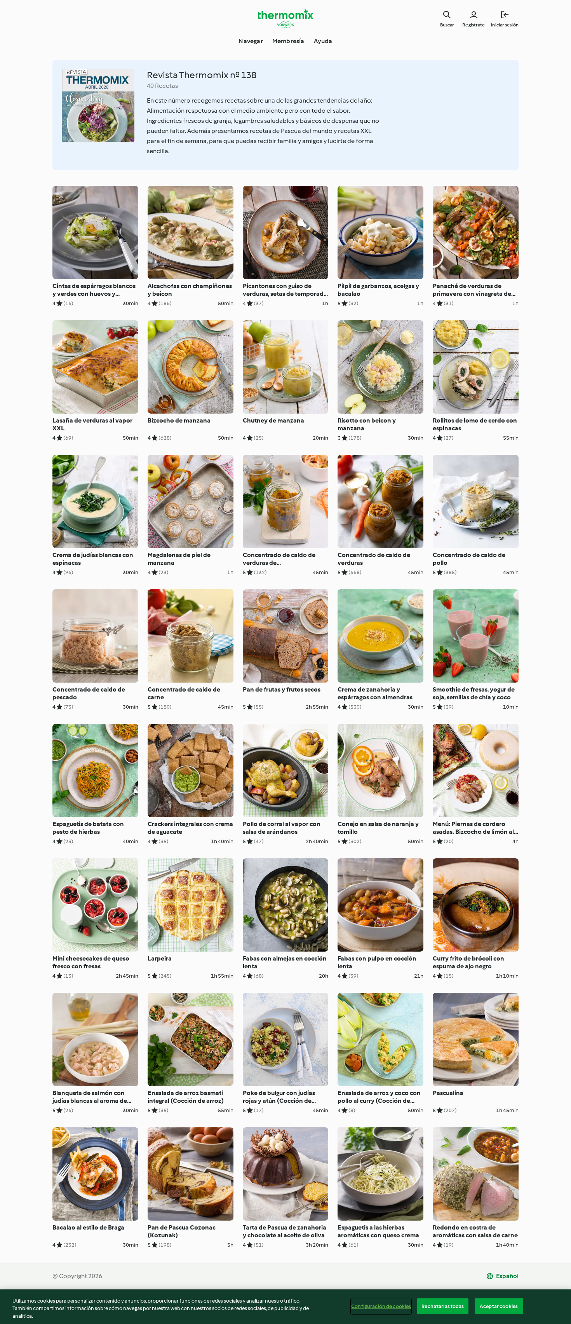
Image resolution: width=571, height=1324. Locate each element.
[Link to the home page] (285, 18)
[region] (285, 1306)
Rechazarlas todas (442, 1306)
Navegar (250, 41)
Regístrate (473, 25)
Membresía (288, 41)
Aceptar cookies (499, 1306)
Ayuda (323, 41)
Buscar (447, 25)
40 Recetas (162, 85)
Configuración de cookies (381, 1306)
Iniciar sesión (505, 25)
